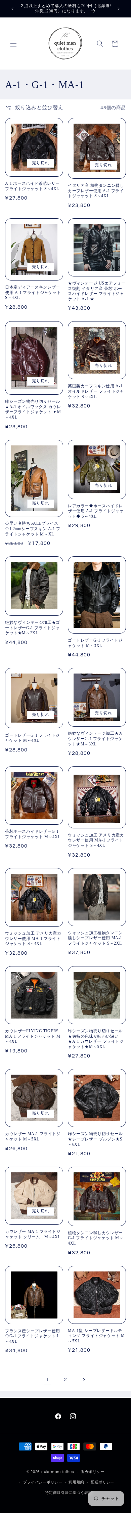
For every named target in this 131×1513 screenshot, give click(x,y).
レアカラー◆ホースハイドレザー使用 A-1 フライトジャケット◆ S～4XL (96, 511)
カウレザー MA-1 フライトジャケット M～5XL (33, 1136)
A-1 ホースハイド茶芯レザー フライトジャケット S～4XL (32, 186)
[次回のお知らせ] (118, 8)
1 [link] (47, 1379)
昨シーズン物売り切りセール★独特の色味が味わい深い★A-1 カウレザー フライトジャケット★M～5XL (96, 1039)
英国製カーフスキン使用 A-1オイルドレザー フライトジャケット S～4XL (96, 391)
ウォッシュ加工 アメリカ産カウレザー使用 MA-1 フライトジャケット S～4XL (96, 840)
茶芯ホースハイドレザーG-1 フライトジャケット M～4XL (32, 834)
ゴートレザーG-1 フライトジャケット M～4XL (32, 738)
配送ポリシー (102, 1482)
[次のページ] (83, 1379)
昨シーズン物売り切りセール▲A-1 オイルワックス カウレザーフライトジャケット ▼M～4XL (33, 409)
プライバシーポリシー (42, 1482)
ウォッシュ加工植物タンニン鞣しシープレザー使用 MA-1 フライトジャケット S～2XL (95, 938)
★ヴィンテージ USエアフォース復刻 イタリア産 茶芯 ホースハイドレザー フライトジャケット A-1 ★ (97, 291)
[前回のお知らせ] (12, 8)
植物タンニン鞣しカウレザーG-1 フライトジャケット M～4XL (96, 1238)
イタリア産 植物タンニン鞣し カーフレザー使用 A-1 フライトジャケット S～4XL (96, 190)
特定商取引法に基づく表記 (68, 1493)
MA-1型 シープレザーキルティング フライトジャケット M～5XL (96, 1335)
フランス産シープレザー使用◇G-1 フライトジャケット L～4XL (32, 1336)
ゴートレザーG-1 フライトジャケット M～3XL (95, 643)
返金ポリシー (92, 1472)
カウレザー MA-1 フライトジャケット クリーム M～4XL (33, 1234)
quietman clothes (57, 1472)
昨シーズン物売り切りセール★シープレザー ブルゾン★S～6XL (95, 1139)
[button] (13, 43)
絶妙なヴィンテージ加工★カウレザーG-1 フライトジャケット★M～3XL (95, 738)
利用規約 (76, 1482)
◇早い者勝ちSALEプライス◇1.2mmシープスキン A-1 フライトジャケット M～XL (32, 528)
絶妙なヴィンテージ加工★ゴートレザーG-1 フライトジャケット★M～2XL (32, 627)
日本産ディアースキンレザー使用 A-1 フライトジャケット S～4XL (33, 292)
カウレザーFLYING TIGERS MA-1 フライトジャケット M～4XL (32, 1036)
